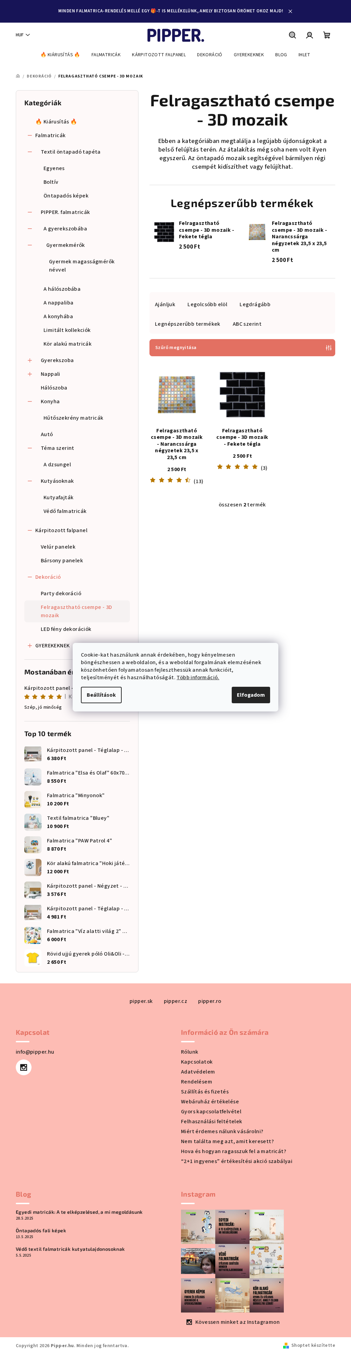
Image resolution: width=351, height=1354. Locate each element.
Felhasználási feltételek (211, 1121)
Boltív (51, 182)
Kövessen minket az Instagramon (237, 1322)
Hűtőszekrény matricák (73, 418)
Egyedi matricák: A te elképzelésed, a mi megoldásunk (79, 1212)
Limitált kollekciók (67, 330)
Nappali (50, 374)
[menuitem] (60, 55)
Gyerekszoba (57, 360)
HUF (20, 35)
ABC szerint (247, 324)
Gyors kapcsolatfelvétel (211, 1111)
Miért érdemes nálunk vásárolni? (222, 1131)
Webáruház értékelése (210, 1101)
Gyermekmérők (65, 245)
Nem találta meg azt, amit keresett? (227, 1141)
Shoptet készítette (313, 1345)
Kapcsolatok (197, 1062)
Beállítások (101, 695)
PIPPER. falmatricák (65, 212)
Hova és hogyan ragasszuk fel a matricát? (233, 1151)
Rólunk (189, 1052)
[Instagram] (24, 1067)
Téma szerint (57, 448)
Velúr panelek (58, 547)
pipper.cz (175, 1001)
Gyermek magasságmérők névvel (81, 266)
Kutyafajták (58, 497)
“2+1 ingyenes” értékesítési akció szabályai (236, 1161)
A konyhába (58, 316)
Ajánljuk (165, 304)
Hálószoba (54, 388)
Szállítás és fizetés (205, 1091)
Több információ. (198, 677)
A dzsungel (57, 464)
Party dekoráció (61, 593)
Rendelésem (196, 1082)
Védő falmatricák (65, 511)
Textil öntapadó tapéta (71, 152)
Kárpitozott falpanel (61, 530)
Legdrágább (255, 304)
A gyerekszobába (65, 228)
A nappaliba (58, 303)
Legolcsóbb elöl (207, 304)
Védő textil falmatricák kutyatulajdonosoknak (70, 1249)
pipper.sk (141, 1001)
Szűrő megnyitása (175, 347)
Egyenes (54, 168)
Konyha (50, 401)
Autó (47, 434)
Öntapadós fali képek (41, 1230)
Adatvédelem (198, 1072)
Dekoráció (48, 577)
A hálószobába (62, 289)
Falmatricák (50, 135)
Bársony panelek (62, 560)
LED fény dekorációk (66, 629)
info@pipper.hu (35, 1052)
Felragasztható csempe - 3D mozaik (76, 611)
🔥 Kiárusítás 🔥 (56, 121)
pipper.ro (209, 1001)
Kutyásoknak (57, 481)
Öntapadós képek (66, 196)
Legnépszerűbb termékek (187, 324)
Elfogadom (251, 695)
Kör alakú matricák (68, 344)
